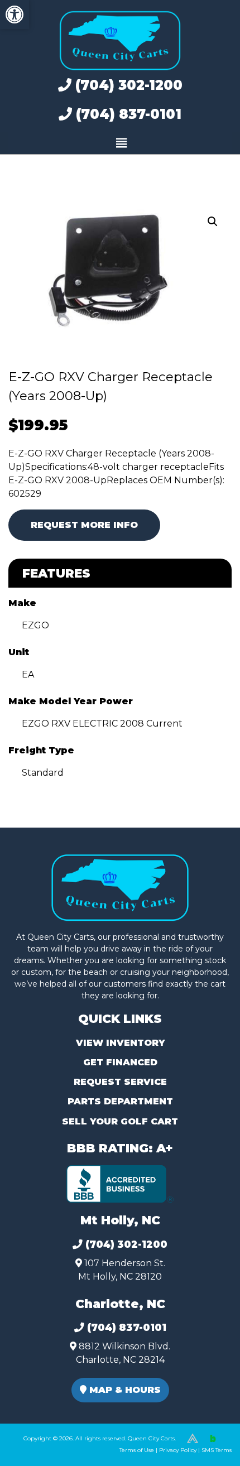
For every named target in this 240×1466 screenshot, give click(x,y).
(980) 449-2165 (39, 1444)
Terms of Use (136, 1450)
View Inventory (120, 1042)
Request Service (120, 1081)
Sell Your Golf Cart (120, 1121)
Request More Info (84, 525)
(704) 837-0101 (126, 114)
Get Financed (120, 1062)
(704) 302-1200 (127, 85)
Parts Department (120, 1101)
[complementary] (206, 1432)
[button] (14, 14)
